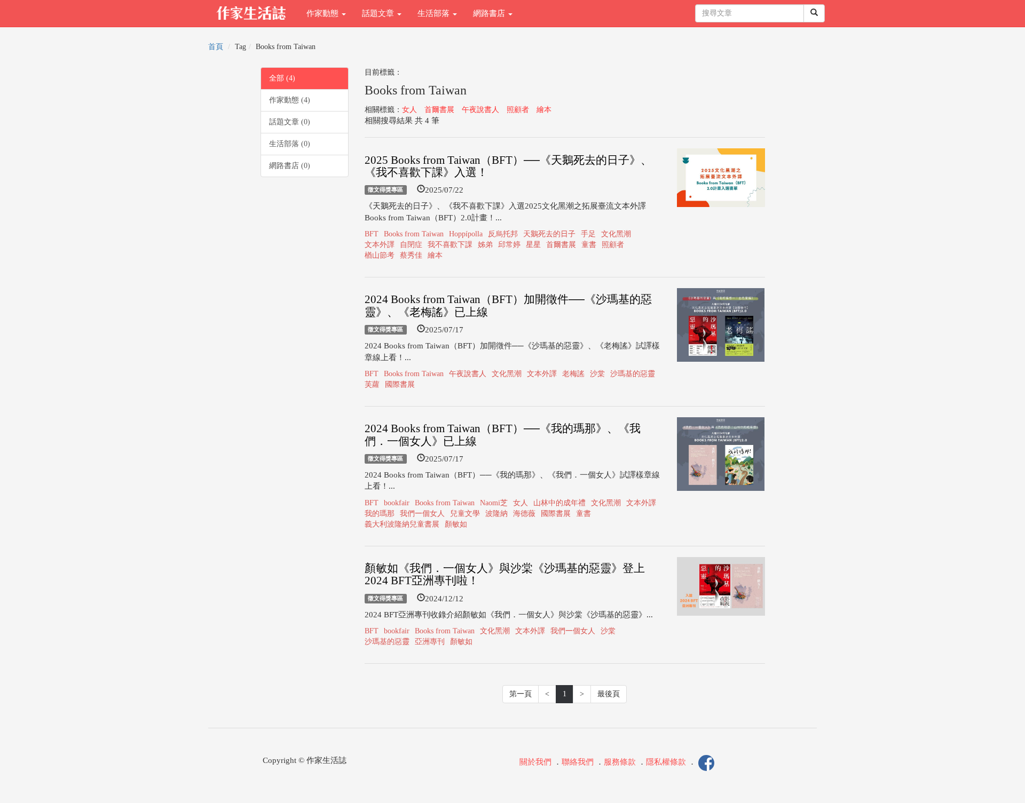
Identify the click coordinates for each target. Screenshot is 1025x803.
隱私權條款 (666, 762)
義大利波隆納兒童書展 (402, 524)
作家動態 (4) (289, 100)
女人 (409, 110)
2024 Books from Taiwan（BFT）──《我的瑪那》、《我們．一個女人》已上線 (503, 434)
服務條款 (620, 762)
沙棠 (597, 374)
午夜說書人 (480, 110)
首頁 (215, 47)
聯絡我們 (578, 762)
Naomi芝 (494, 503)
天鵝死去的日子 (549, 234)
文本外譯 (380, 245)
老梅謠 (573, 374)
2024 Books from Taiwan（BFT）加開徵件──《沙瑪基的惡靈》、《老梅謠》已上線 (508, 305)
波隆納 (496, 514)
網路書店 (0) (289, 166)
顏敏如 (456, 524)
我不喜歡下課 (450, 245)
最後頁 (608, 694)
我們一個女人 (422, 514)
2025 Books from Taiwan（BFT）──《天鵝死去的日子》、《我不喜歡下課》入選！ (508, 166)
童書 (588, 245)
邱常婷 (509, 245)
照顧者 (518, 110)
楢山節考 (380, 255)
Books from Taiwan (414, 234)
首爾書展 (439, 110)
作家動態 (323, 13)
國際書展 (400, 384)
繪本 (544, 110)
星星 (533, 245)
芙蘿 (372, 384)
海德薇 (524, 514)
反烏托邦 (503, 234)
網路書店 (490, 13)
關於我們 (535, 762)
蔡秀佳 (411, 255)
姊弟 (485, 245)
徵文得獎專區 (385, 190)
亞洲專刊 (430, 642)
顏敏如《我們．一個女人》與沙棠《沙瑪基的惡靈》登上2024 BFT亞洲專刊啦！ (505, 574)
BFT (372, 234)
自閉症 (411, 245)
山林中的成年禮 (559, 503)
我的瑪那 (380, 514)
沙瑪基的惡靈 (632, 374)
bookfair (396, 503)
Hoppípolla (466, 234)
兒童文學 (465, 514)
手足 (588, 234)
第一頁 (520, 694)
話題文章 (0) (289, 122)
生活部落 (434, 13)
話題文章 (379, 13)
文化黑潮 (616, 234)
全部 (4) (282, 78)
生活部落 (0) (289, 144)
